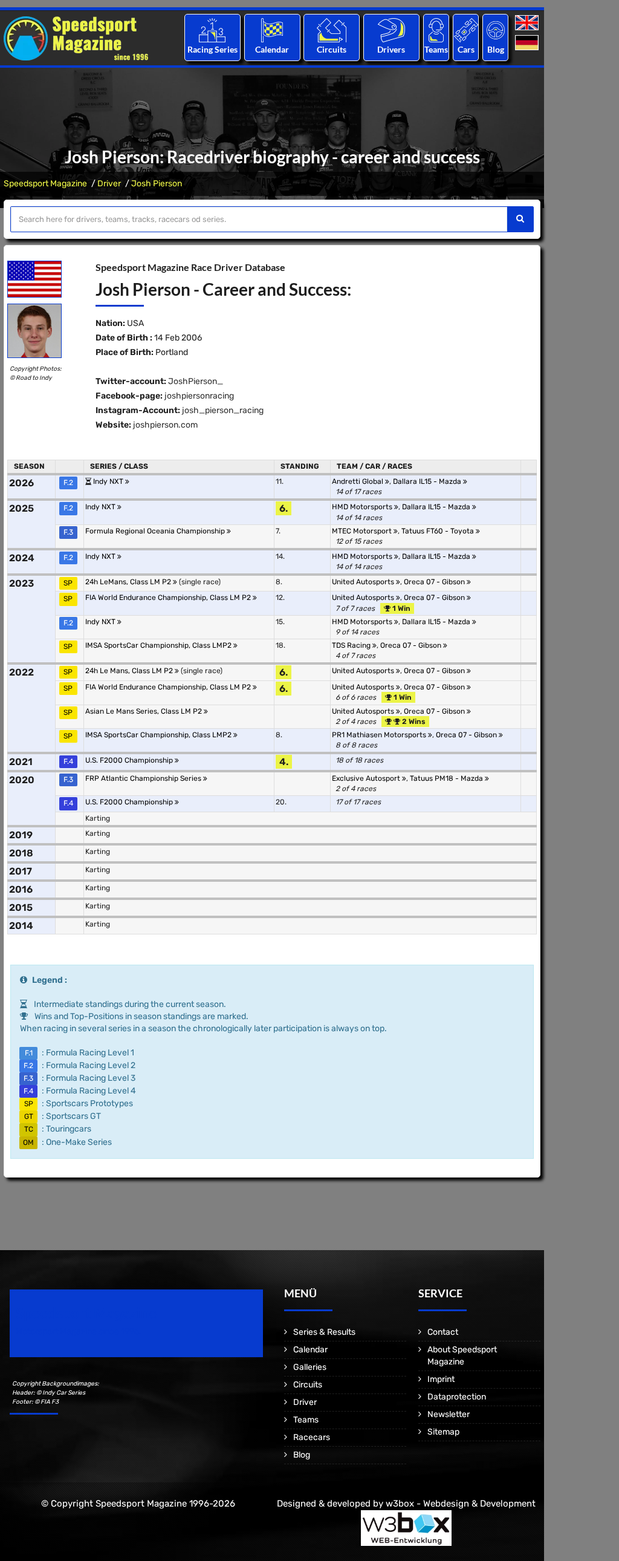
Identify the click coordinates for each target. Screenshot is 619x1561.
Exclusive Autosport (367, 778)
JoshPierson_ (195, 381)
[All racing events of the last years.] (272, 30)
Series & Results (324, 1332)
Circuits (331, 49)
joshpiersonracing (199, 396)
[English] (528, 23)
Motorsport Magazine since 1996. (78, 1331)
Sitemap (443, 1432)
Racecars (311, 1437)
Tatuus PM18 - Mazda (447, 778)
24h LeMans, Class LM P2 (129, 582)
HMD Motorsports (363, 507)
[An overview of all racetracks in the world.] (331, 30)
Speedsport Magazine (45, 183)
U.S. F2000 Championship (130, 760)
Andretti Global (358, 481)
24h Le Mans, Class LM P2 (130, 670)
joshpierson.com (165, 425)
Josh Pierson (156, 183)
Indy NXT (109, 481)
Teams (436, 49)
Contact (442, 1332)
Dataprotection (456, 1397)
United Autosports (364, 582)
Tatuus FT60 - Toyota (438, 531)
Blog (495, 49)
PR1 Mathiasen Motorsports (380, 735)
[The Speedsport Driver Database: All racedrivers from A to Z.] (391, 30)
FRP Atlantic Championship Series (144, 778)
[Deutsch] (528, 43)
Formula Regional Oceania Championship (156, 531)
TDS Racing (352, 645)
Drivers (391, 49)
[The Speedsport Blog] (496, 30)
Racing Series (212, 49)
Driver (109, 183)
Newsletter (448, 1414)
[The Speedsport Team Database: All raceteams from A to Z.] (436, 30)
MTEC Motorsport (363, 531)
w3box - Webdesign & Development (461, 1503)
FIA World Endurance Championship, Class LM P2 (169, 597)
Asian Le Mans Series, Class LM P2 (144, 711)
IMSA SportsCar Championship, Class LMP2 (159, 645)
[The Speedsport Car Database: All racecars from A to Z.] (466, 30)
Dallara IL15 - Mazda (428, 481)
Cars (466, 49)
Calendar (272, 49)
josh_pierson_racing (223, 410)
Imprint (441, 1379)
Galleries (309, 1367)
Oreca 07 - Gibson (435, 582)
